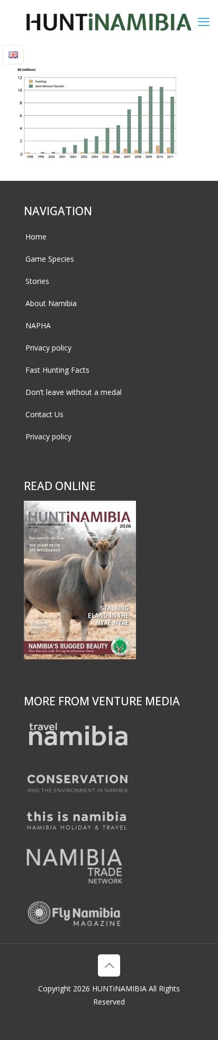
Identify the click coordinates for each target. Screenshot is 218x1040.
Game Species (49, 259)
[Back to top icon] (109, 965)
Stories (37, 281)
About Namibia (51, 303)
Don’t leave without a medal (73, 392)
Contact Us (44, 414)
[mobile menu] (204, 21)
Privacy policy (48, 348)
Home (36, 237)
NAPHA (38, 325)
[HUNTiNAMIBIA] (109, 21)
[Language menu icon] (13, 55)
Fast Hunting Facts (57, 370)
